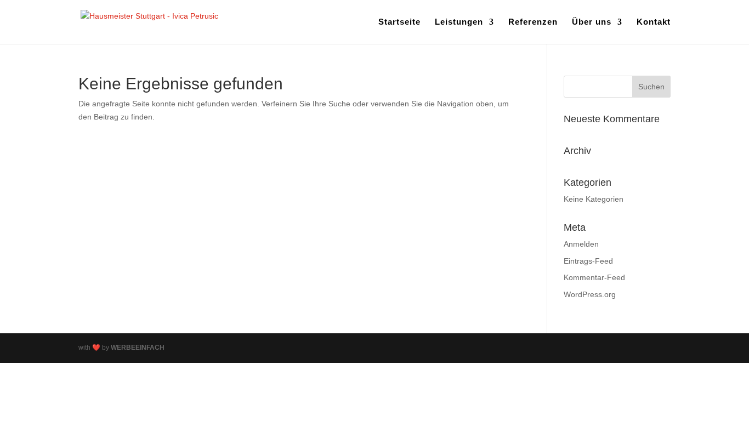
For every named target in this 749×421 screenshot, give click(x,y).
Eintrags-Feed (588, 261)
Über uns (591, 22)
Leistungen (459, 22)
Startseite (399, 22)
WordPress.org (590, 294)
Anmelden (581, 244)
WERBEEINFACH (137, 347)
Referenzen (533, 22)
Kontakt (654, 22)
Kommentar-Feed (594, 277)
